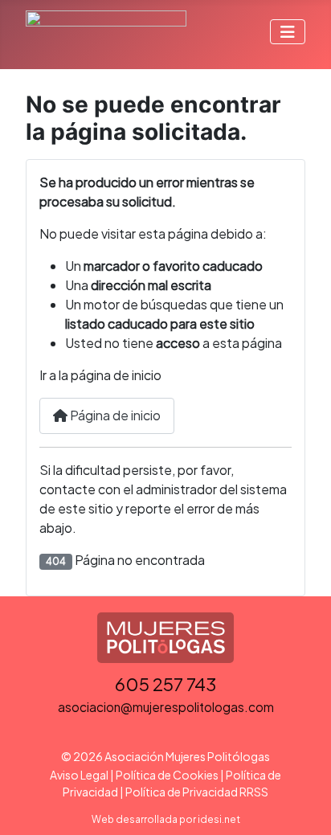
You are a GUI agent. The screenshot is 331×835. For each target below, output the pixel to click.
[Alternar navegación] (287, 31)
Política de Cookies (167, 774)
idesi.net (219, 819)
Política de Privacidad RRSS (196, 791)
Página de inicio (114, 415)
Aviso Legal (79, 774)
